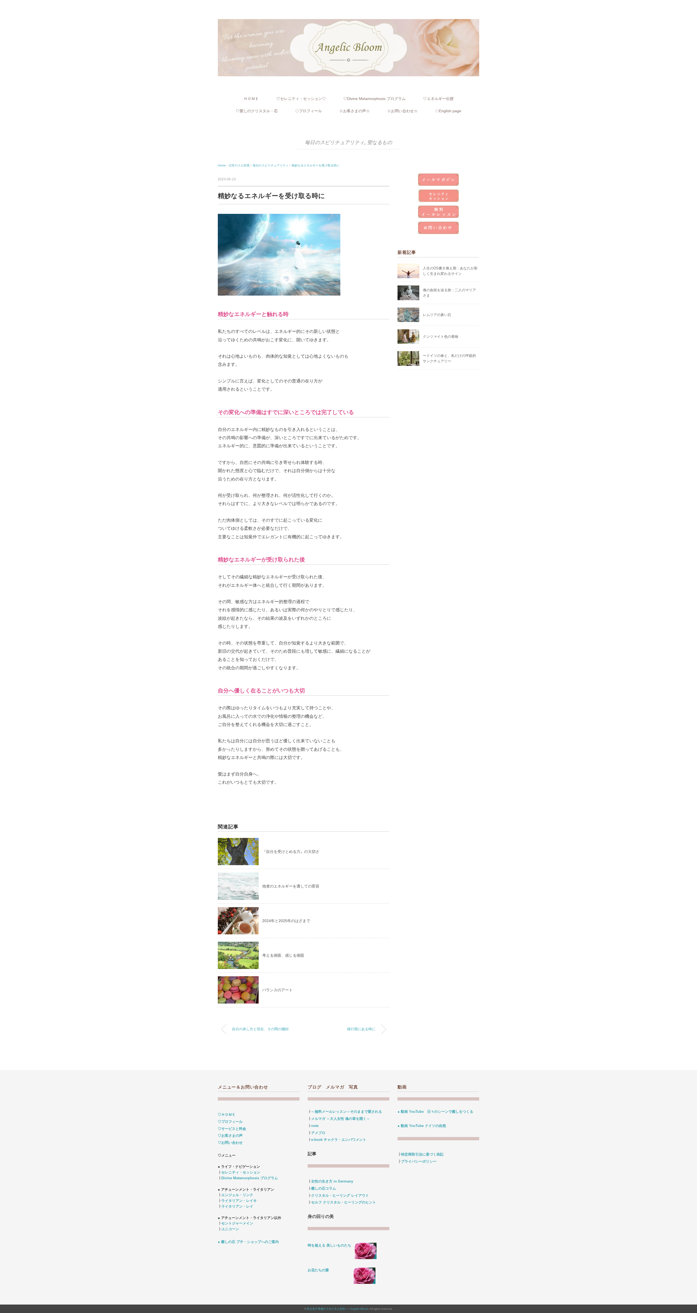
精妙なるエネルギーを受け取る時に (316, 165)
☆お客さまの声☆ (354, 111)
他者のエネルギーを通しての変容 (290, 886)
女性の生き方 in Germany (332, 1181)
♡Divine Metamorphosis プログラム (374, 98)
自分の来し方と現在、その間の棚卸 (260, 1029)
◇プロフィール (308, 111)
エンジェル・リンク (237, 1195)
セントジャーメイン (237, 1223)
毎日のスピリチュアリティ (334, 142)
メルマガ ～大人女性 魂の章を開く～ (340, 1119)
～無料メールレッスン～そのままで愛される (346, 1112)
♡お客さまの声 (230, 1135)
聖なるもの (379, 142)
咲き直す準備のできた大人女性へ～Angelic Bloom (337, 1308)
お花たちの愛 (318, 1270)
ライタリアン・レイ (237, 1206)
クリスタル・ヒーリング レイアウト (340, 1195)
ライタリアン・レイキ (239, 1201)
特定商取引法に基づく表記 (422, 1154)
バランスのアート (277, 990)
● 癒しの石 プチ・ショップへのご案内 (248, 1242)
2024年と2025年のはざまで (286, 921)
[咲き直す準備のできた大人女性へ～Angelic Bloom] (348, 22)
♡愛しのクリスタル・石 (257, 111)
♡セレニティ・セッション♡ (301, 98)
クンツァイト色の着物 (440, 337)
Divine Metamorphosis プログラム (249, 1178)
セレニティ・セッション (240, 1172)
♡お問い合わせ (230, 1143)
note (315, 1126)
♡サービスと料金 (232, 1129)
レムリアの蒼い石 (437, 315)
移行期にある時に (361, 1029)
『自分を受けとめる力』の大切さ (290, 851)
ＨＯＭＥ (251, 98)
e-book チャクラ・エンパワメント (338, 1140)
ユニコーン (230, 1229)
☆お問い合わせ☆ (402, 111)
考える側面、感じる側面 (283, 955)
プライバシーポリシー (418, 1161)
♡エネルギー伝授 (438, 98)
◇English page (448, 111)
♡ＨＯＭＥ (227, 1115)
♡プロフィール (230, 1122)
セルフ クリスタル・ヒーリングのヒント (343, 1202)
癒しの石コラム (323, 1188)
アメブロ (318, 1133)
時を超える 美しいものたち (331, 1245)
